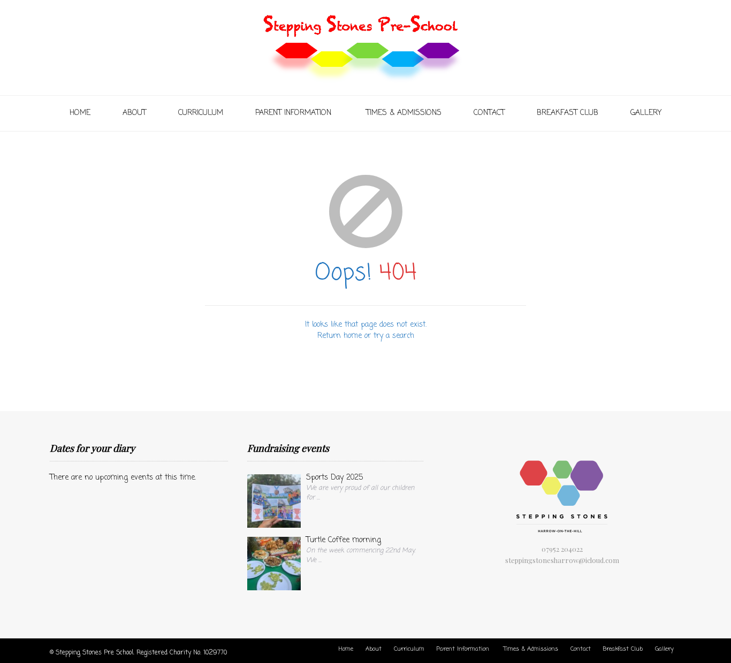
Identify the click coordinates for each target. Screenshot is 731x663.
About (134, 113)
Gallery (645, 113)
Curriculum (200, 113)
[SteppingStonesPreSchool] (365, 45)
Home (80, 113)
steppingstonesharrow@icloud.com (562, 560)
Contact (489, 113)
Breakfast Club (567, 113)
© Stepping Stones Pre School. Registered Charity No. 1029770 (138, 653)
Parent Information (294, 113)
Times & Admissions (403, 113)
